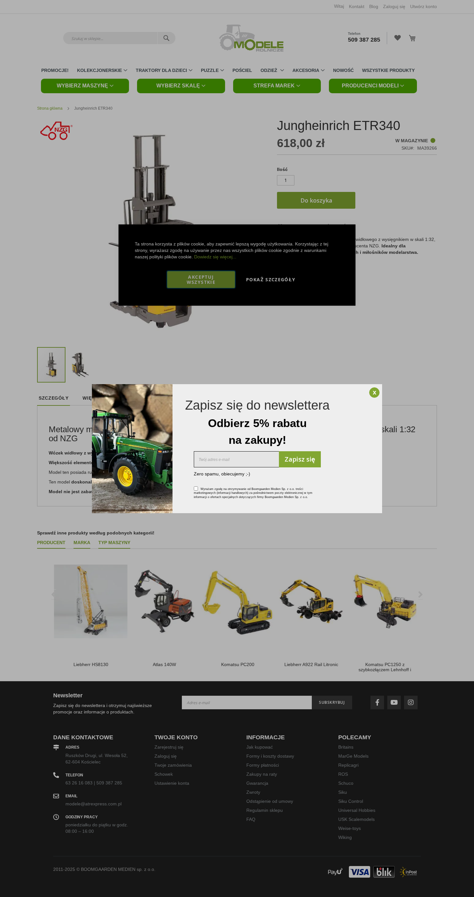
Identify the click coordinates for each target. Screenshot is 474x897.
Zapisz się (300, 459)
